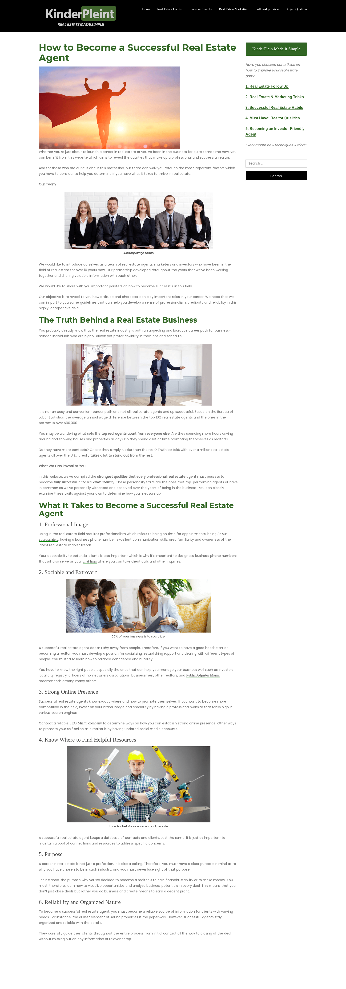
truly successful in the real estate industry (84, 482)
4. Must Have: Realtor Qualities (272, 118)
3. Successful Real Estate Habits (274, 107)
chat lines (90, 561)
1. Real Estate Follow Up (267, 86)
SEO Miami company (85, 723)
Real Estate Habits (169, 9)
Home (146, 9)
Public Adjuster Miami (203, 675)
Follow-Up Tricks (267, 9)
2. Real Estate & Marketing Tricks (274, 97)
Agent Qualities (296, 9)
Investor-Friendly (200, 9)
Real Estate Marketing (233, 9)
